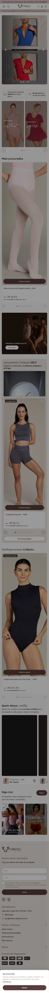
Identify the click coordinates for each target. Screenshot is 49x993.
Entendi (24, 988)
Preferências (7, 982)
